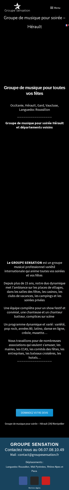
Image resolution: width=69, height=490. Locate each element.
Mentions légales (34, 488)
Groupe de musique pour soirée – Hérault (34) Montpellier (34, 423)
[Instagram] (34, 481)
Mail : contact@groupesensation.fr (34, 454)
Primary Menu (59, 7)
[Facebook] (23, 481)
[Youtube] (46, 481)
